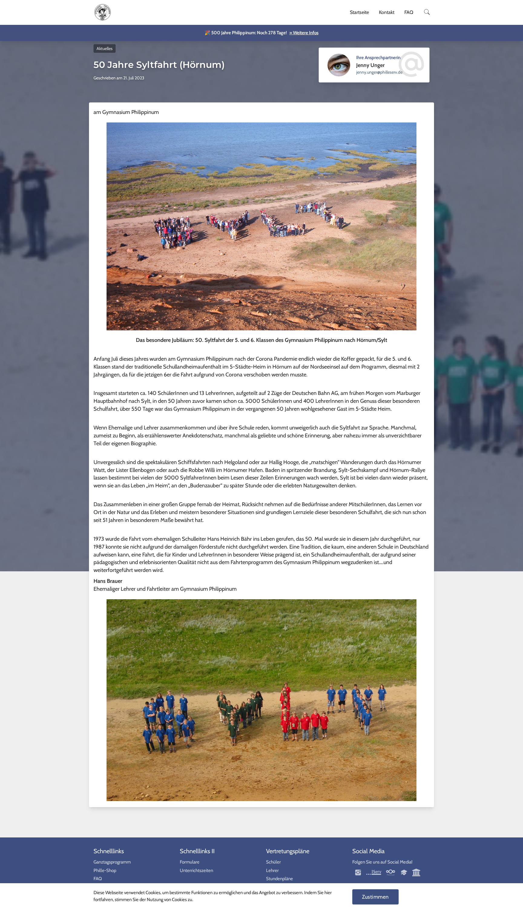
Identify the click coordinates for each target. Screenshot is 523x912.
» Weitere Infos (303, 32)
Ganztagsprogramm (112, 862)
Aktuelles (105, 48)
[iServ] (373, 872)
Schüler (273, 862)
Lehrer (272, 870)
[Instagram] (358, 872)
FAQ (408, 12)
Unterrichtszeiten (196, 870)
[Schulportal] (404, 872)
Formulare (189, 862)
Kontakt (386, 12)
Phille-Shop (105, 870)
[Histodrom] (416, 872)
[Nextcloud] (390, 872)
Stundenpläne (279, 878)
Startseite (359, 12)
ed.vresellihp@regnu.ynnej (379, 72)
